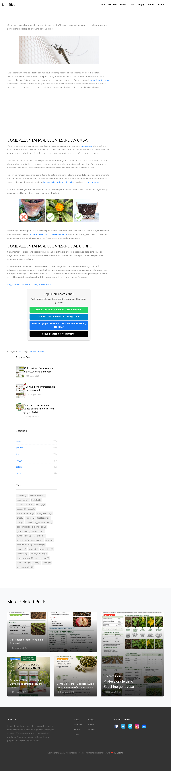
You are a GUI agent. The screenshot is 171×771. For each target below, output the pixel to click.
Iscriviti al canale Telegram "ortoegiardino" (59, 316)
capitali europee (25, 504)
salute (36, 466)
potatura (39, 544)
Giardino (112, 4)
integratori (39, 535)
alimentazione (37, 495)
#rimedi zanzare (36, 351)
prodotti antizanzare (100, 80)
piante (21, 549)
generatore (23, 527)
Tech (131, 4)
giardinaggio (39, 527)
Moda (123, 4)
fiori (29, 522)
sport (36, 562)
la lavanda (56, 182)
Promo (161, 4)
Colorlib (120, 752)
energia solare (45, 513)
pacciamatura (24, 544)
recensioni (23, 553)
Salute (150, 4)
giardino (36, 447)
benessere (23, 500)
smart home (24, 562)
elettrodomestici (26, 513)
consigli (41, 504)
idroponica (38, 531)
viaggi (36, 460)
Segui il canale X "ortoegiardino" (58, 333)
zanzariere (87, 146)
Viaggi (141, 4)
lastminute (37, 540)
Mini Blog (8, 5)
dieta (32, 509)
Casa (102, 4)
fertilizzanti (43, 518)
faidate (30, 518)
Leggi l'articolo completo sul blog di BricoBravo (29, 284)
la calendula (67, 182)
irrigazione (23, 540)
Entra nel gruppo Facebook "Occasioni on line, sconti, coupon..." (59, 325)
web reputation (25, 567)
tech (36, 454)
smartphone (42, 558)
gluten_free (23, 531)
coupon (21, 509)
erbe (20, 518)
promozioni (46, 549)
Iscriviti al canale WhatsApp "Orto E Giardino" (58, 309)
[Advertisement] (58, 111)
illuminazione (24, 535)
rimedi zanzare (25, 558)
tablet (47, 562)
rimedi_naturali (39, 553)
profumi (33, 549)
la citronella (93, 182)
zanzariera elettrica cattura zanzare (47, 234)
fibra (20, 522)
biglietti (36, 500)
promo (36, 473)
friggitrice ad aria (43, 522)
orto (49, 540)
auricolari (22, 495)
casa (20, 351)
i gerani (46, 182)
